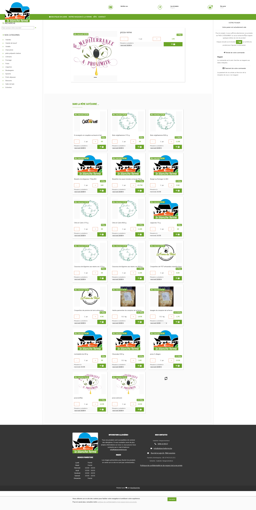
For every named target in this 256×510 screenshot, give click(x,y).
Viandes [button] (8, 40)
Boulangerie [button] (9, 70)
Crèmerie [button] (8, 57)
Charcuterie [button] (9, 50)
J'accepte (172, 499)
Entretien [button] (8, 87)
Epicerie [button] (8, 74)
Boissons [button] (8, 81)
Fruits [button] (7, 64)
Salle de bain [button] (9, 84)
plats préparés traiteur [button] (13, 53)
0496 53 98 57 (163, 444)
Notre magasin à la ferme (80, 17)
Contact (102, 17)
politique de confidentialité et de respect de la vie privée (117, 502)
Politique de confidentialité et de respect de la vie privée (161, 465)
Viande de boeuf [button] (11, 43)
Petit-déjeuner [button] (10, 77)
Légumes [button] (8, 67)
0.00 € (223, 7)
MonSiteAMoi (135, 488)
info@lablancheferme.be (118, 450)
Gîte (95, 17)
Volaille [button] (7, 47)
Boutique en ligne (59, 17)
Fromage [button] (8, 60)
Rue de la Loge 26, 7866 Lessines (162, 453)
